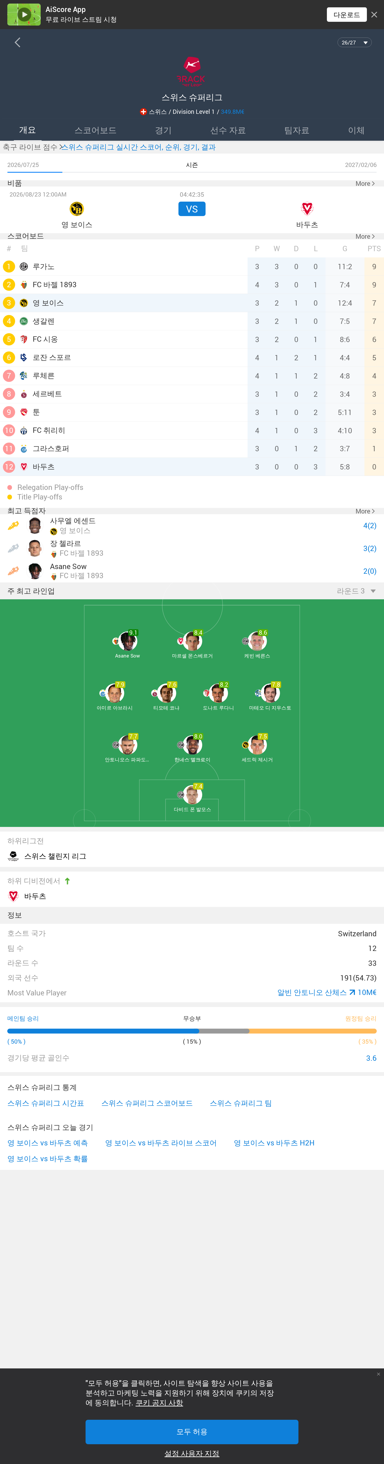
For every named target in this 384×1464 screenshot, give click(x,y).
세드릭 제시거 (257, 759)
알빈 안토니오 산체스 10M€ (327, 992)
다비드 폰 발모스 (192, 809)
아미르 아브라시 (115, 707)
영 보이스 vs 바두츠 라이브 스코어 (161, 1143)
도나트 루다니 (218, 707)
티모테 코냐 (166, 707)
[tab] (27, 130)
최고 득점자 (26, 511)
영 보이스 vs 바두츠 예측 (47, 1143)
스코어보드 (25, 236)
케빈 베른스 (257, 655)
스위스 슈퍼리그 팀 (241, 1103)
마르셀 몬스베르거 (192, 655)
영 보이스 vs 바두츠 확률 (47, 1158)
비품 (14, 183)
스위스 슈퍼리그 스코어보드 (147, 1103)
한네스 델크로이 (192, 759)
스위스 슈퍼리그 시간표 (45, 1103)
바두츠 (35, 896)
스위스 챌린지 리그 (55, 856)
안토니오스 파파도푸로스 (127, 759)
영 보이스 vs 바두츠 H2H (274, 1143)
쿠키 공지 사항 (159, 1403)
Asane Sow (127, 655)
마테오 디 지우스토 (270, 707)
